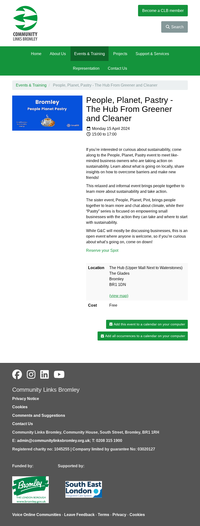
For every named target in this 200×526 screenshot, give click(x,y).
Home (36, 54)
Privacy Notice (25, 399)
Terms (103, 515)
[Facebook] (17, 374)
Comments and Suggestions (38, 415)
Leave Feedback (79, 515)
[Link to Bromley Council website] (37, 489)
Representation (86, 68)
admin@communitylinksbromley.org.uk (53, 440)
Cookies (20, 407)
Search (177, 27)
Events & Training (89, 54)
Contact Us (117, 68)
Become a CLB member (163, 11)
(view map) (118, 296)
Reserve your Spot (102, 250)
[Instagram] (31, 374)
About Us (58, 54)
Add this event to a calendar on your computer (149, 324)
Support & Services (152, 54)
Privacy (119, 515)
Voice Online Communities (36, 515)
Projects (120, 54)
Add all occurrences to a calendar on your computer (144, 336)
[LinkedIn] (44, 374)
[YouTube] (59, 374)
